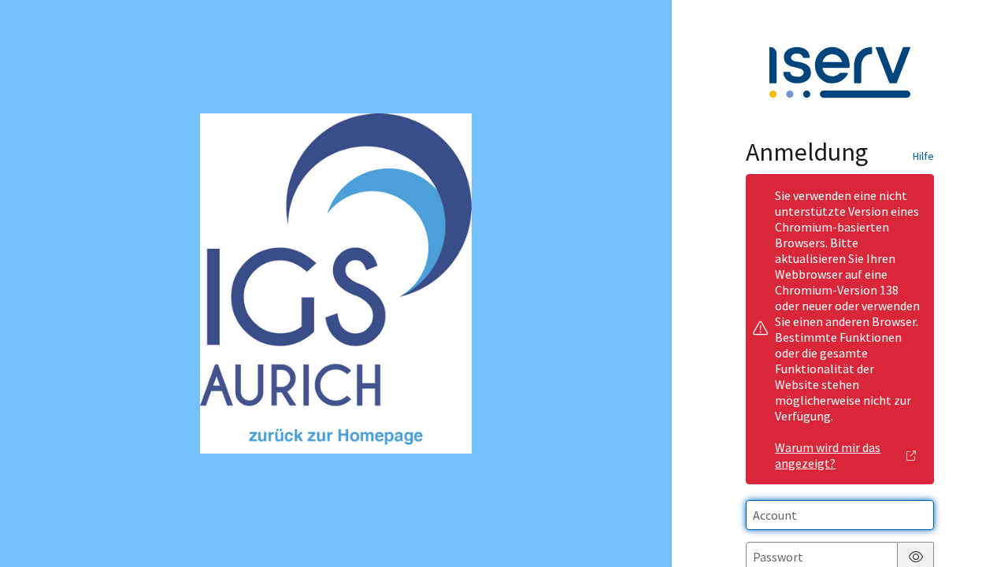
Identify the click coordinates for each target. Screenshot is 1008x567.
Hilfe (923, 156)
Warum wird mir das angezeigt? (827, 455)
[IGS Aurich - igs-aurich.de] (336, 283)
